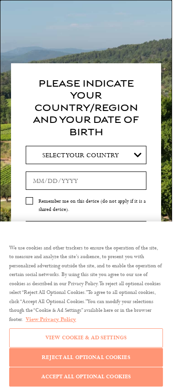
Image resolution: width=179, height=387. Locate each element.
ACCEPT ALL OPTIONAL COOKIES (86, 376)
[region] (86, 304)
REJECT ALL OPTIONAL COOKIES (86, 357)
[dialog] (86, 193)
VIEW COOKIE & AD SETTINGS (86, 337)
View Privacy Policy (51, 319)
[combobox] (86, 155)
